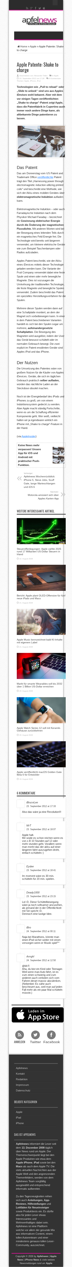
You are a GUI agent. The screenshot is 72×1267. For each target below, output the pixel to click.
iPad (18, 1117)
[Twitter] (40, 8)
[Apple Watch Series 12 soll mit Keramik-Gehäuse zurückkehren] (41, 709)
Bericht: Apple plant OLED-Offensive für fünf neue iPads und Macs (41, 597)
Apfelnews (22, 1068)
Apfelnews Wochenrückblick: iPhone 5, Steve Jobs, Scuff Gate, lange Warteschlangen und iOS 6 (39, 480)
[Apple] (44, 8)
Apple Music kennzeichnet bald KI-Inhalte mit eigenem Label (39, 641)
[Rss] (27, 8)
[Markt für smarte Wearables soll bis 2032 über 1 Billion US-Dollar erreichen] (41, 665)
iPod (39, 81)
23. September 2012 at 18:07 (41, 829)
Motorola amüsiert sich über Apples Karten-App (43, 495)
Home (23, 46)
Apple (33, 46)
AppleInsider (28, 436)
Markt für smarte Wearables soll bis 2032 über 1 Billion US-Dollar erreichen (39, 685)
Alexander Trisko (41, 76)
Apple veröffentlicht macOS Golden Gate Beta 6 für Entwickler (39, 773)
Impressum (22, 1084)
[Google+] (31, 8)
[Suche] (55, 2)
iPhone (33, 81)
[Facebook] (35, 8)
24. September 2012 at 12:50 (41, 960)
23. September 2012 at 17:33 (41, 806)
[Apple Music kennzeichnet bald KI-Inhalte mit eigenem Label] (41, 621)
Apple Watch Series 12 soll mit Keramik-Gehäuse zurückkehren (39, 729)
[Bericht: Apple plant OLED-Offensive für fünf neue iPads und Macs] (41, 577)
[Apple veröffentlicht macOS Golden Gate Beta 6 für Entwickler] (41, 753)
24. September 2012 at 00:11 (41, 931)
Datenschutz (23, 1090)
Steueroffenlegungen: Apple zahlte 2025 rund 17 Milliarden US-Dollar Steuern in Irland (39, 551)
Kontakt (20, 1073)
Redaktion (21, 1079)
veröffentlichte (45, 177)
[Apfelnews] (38, 20)
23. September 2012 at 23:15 (41, 896)
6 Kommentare (55, 78)
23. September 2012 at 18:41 (41, 870)
